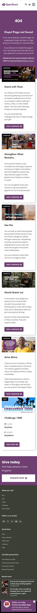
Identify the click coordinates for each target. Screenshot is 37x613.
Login (3, 547)
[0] (30, 4)
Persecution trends (8, 566)
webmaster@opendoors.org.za (22, 61)
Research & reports (8, 569)
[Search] (26, 4)
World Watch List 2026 (8, 559)
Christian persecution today (10, 563)
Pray (3, 495)
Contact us (5, 544)
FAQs (3, 534)
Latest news (5, 541)
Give (3, 499)
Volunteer (5, 505)
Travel (4, 502)
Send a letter (6, 509)
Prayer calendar (7, 537)
